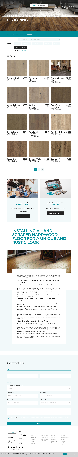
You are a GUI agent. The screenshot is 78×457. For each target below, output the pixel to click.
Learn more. (34, 454)
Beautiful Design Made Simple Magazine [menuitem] (44, 440)
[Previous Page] (32, 169)
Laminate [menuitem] (33, 443)
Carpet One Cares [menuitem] (65, 437)
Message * (9, 406)
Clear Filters (23, 50)
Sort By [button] (19, 55)
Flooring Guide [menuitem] (54, 439)
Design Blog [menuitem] (43, 443)
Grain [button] (55, 43)
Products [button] (6, 6)
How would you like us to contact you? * (15, 385)
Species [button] (47, 43)
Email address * (43, 392)
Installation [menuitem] (53, 446)
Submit (39, 423)
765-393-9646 (21, 2)
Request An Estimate (64, 7)
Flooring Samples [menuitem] (44, 437)
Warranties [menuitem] (53, 444)
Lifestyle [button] (25, 43)
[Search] (59, 39)
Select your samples (54, 213)
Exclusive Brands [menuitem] (54, 449)
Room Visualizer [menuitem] (44, 435)
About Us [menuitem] (63, 435)
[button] (69, 7)
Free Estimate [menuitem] (34, 447)
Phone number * (10, 392)
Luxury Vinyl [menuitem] (33, 437)
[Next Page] (45, 169)
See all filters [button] (19, 47)
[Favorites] (72, 7)
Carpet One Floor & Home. (16, 449)
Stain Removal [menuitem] (54, 435)
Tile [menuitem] (31, 445)
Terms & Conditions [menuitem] (63, 442)
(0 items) (73, 6)
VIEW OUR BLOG (21, 215)
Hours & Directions (55, 7)
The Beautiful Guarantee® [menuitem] (54, 442)
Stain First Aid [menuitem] (54, 437)
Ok (64, 454)
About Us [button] (21, 6)
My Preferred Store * (44, 399)
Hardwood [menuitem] (33, 439)
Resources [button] (14, 6)
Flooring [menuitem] (32, 435)
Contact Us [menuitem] (63, 439)
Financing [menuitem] (33, 449)
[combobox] (38, 39)
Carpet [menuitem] (32, 441)
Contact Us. (29, 34)
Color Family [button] (36, 43)
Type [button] (17, 43)
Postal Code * (9, 399)
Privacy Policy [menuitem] (64, 444)
